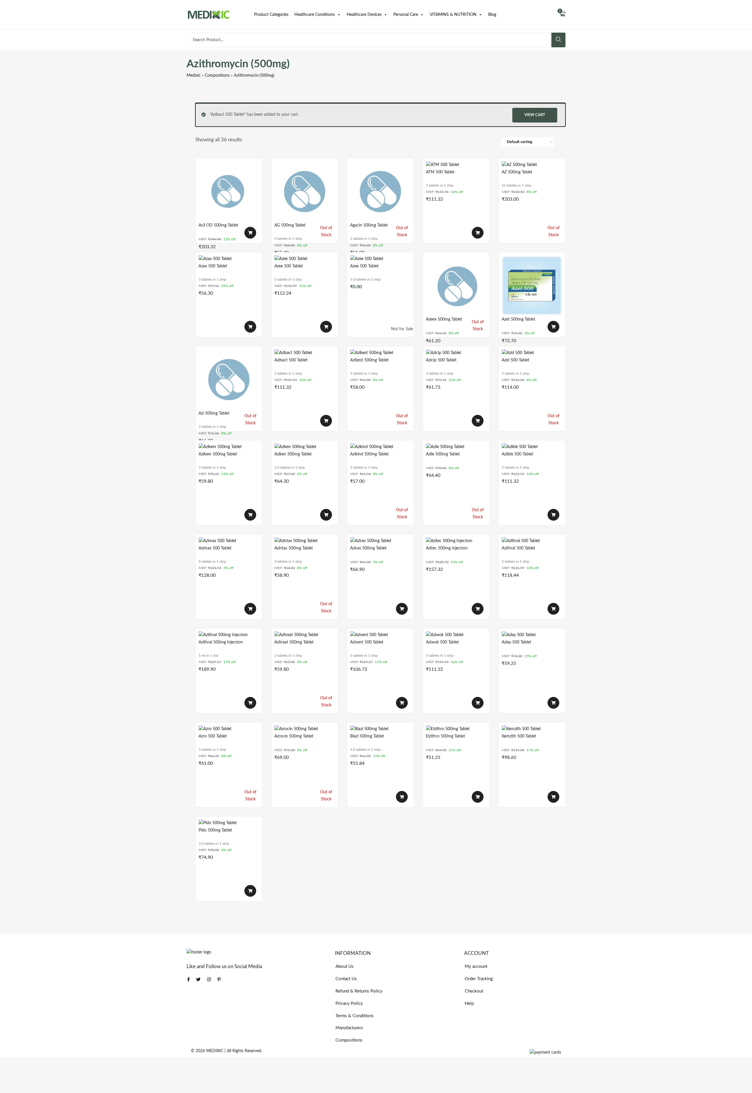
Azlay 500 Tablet (516, 642)
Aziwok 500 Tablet (442, 642)
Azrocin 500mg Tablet (293, 736)
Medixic (194, 75)
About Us (344, 966)
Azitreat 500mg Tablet (294, 642)
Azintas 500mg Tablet (293, 548)
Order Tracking (479, 979)
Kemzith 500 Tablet (519, 736)
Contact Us (346, 979)
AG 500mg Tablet (290, 225)
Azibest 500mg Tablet (369, 360)
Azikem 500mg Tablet (218, 454)
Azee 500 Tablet (288, 266)
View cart (534, 115)
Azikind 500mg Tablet (369, 454)
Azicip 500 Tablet (441, 360)
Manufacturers (349, 1028)
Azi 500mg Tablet (214, 413)
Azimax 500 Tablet (215, 548)
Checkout (474, 991)
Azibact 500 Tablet (291, 360)
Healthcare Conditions (314, 15)
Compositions (217, 75)
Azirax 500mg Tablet (368, 548)
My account (476, 966)
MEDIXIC (214, 1051)
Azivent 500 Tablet (366, 642)
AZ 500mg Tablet (517, 172)
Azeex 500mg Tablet (444, 319)
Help (469, 1003)
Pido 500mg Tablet (215, 830)
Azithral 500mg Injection (221, 642)
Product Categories (271, 15)
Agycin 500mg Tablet (369, 225)
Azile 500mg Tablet (443, 454)
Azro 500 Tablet (213, 736)
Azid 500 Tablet (515, 360)
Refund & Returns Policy (358, 991)
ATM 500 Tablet (440, 172)
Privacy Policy (349, 1003)
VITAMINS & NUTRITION (453, 15)
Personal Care (405, 15)
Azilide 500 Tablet (517, 454)
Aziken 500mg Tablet (293, 454)
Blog (492, 15)
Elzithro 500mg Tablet (445, 736)
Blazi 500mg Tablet (367, 736)
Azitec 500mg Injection (447, 548)
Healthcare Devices (364, 15)
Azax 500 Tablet (213, 266)
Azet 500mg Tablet (518, 319)
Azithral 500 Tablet (518, 548)
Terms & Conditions (354, 1016)
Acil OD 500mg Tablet (218, 225)
